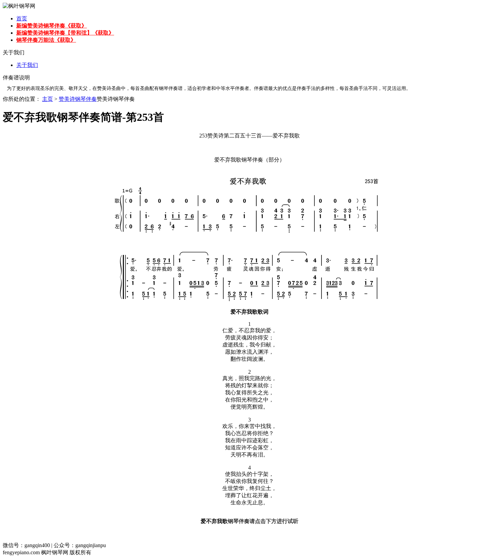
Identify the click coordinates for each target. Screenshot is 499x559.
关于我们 (27, 65)
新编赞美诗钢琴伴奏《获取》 (51, 26)
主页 (47, 99)
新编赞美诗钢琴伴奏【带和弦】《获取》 (65, 33)
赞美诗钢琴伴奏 (78, 99)
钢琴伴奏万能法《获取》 (46, 40)
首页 (21, 18)
